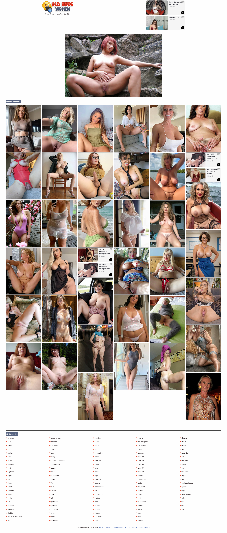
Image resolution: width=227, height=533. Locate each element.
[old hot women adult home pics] (95, 348)
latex (95, 468)
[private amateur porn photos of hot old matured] (167, 271)
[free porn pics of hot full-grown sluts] (23, 366)
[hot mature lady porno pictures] (131, 271)
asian (9, 445)
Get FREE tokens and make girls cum (212, 156)
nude (95, 520)
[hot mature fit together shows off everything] (23, 175)
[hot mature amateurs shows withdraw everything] (95, 301)
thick (182, 468)
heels (96, 442)
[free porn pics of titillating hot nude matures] (131, 223)
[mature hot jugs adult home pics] (203, 253)
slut (182, 449)
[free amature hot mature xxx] (23, 318)
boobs (9, 494)
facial (52, 479)
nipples (96, 513)
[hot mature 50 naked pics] (131, 128)
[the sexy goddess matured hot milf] (59, 223)
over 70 (140, 472)
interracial (97, 460)
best (8, 468)
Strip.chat (172, 7)
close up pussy (55, 438)
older (139, 449)
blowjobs (10, 490)
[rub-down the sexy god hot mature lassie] (131, 366)
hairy (52, 517)
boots (9, 498)
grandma (53, 509)
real (138, 498)
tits (182, 479)
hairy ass (53, 520)
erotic (52, 472)
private (139, 490)
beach (9, 460)
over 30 (140, 457)
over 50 (140, 464)
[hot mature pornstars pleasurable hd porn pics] (59, 366)
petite (139, 483)
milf (95, 490)
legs (95, 475)
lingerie (96, 483)
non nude (97, 517)
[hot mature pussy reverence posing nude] (203, 348)
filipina (52, 490)
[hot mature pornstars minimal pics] (59, 175)
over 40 (140, 460)
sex (138, 513)
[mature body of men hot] (167, 319)
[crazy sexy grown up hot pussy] (59, 318)
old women (141, 445)
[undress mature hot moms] (167, 366)
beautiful (10, 464)
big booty (10, 472)
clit (8, 520)
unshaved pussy (187, 483)
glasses (53, 505)
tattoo (183, 464)
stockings (184, 460)
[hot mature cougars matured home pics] (167, 176)
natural (96, 509)
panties (139, 475)
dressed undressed (57, 460)
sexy (138, 517)
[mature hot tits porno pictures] (23, 223)
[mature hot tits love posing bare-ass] (167, 223)
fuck (51, 494)
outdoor (140, 453)
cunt (51, 453)
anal (8, 442)
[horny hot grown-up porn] (203, 205)
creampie (53, 445)
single (183, 442)
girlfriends (53, 502)
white (182, 502)
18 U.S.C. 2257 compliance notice (137, 527)
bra (8, 502)
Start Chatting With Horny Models (212, 171)
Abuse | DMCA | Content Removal (111, 527)
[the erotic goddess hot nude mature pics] (167, 128)
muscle (96, 505)
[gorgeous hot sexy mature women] (203, 396)
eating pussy (55, 464)
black (8, 483)
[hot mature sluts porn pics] (131, 175)
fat (51, 483)
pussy (139, 494)
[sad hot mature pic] (95, 175)
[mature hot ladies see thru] (23, 271)
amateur (10, 438)
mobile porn (98, 494)
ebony (52, 468)
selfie (139, 509)
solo (182, 457)
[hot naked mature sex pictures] (59, 128)
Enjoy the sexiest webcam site (175, 3)
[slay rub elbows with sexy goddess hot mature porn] (203, 301)
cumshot (53, 449)
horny (96, 445)
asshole (9, 453)
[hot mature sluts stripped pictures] (95, 396)
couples (53, 442)
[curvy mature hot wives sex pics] (113, 96)
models (96, 498)
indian (96, 457)
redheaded (141, 502)
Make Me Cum (174, 17)
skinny (183, 445)
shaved (139, 520)
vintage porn (185, 494)
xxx (182, 509)
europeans (54, 475)
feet (51, 487)
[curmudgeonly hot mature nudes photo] (95, 223)
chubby (9, 513)
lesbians (97, 479)
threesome (185, 472)
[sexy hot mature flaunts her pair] (59, 271)
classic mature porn (14, 517)
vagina (183, 490)
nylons (139, 438)
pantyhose (141, 479)
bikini (8, 479)
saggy (139, 505)
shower (183, 438)
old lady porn (142, 442)
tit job (183, 475)
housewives (98, 453)
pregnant (140, 487)
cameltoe (10, 509)
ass (8, 449)
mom (95, 502)
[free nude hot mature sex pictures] (131, 318)
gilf (51, 498)
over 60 (140, 468)
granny (52, 513)
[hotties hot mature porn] (203, 128)
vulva (182, 498)
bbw (8, 457)
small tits (184, 453)
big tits (9, 475)
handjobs (97, 438)
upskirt (183, 487)
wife (182, 505)
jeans (96, 464)
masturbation (98, 487)
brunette (10, 505)
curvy (52, 457)
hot (95, 449)
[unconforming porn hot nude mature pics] (23, 128)
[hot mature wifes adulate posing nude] (95, 128)
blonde (9, 487)
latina (96, 472)
